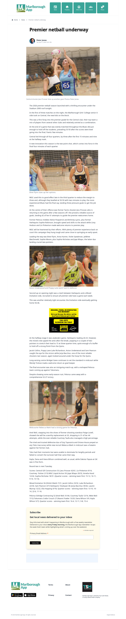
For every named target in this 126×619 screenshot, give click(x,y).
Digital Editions (111, 615)
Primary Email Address (39, 533)
